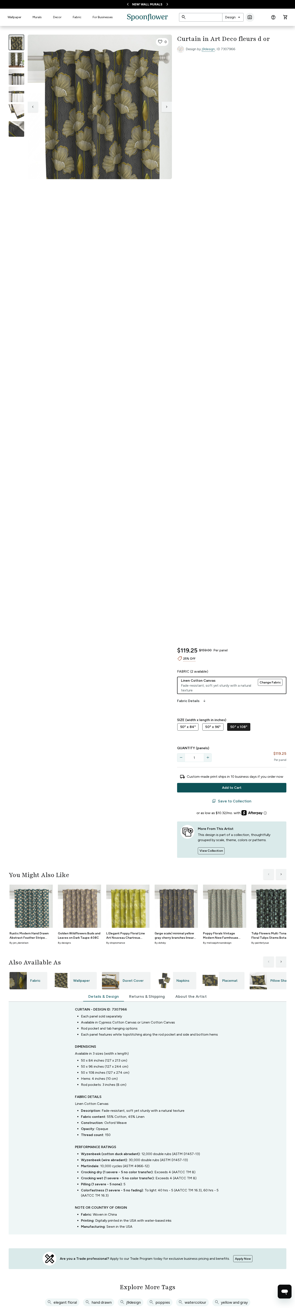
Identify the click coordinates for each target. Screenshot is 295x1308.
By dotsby (160, 942)
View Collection (211, 851)
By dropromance (115, 942)
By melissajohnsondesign (217, 942)
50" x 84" (188, 727)
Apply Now (243, 1259)
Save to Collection (231, 801)
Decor (57, 17)
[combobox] (233, 17)
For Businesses (103, 17)
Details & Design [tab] (103, 996)
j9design (208, 49)
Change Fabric (270, 682)
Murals (37, 17)
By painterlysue (260, 942)
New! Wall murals (147, 4)
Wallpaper (14, 17)
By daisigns (64, 942)
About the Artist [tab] (191, 996)
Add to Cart (231, 788)
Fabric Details (191, 701)
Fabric (77, 17)
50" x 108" (238, 727)
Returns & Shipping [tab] (147, 996)
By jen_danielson (19, 942)
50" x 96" (213, 727)
